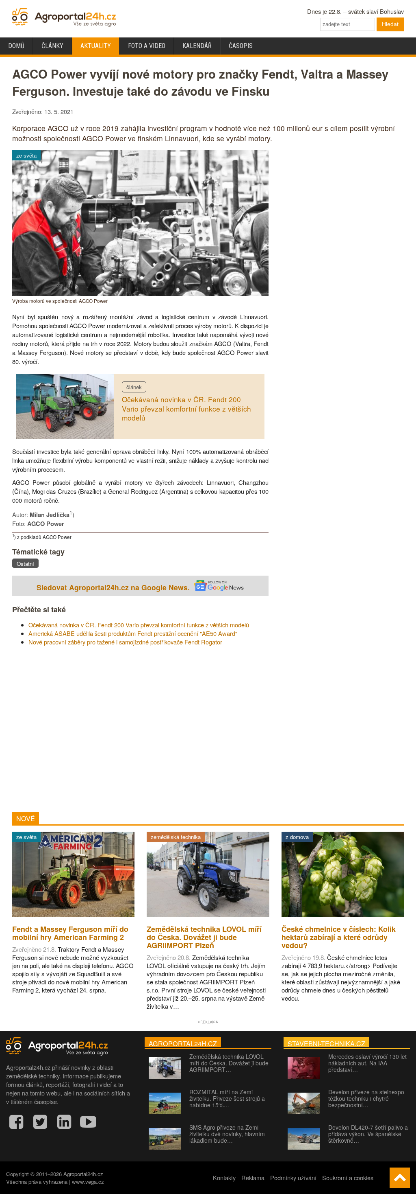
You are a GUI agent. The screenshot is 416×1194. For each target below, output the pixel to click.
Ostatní (25, 563)
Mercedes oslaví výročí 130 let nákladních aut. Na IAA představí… (367, 1063)
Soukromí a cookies (347, 1177)
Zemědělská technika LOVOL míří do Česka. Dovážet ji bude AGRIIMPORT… (229, 1063)
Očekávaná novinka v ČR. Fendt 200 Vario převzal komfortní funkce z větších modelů (186, 408)
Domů (16, 46)
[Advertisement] (140, 729)
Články (52, 46)
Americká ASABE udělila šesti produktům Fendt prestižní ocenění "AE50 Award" (132, 633)
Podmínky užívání (293, 1177)
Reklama (252, 1177)
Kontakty (224, 1177)
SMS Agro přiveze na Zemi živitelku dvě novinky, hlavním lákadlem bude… (227, 1133)
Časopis (241, 46)
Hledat (390, 24)
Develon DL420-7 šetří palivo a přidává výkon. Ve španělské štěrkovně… (368, 1133)
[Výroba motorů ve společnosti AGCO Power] (140, 293)
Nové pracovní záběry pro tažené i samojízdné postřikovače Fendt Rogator (125, 642)
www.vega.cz (88, 1181)
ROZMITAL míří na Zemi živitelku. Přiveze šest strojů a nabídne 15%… (227, 1098)
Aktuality (95, 46)
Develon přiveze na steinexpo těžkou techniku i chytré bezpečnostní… (366, 1098)
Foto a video (146, 46)
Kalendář (197, 46)
